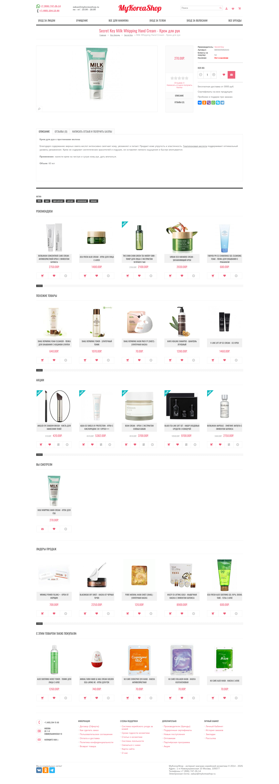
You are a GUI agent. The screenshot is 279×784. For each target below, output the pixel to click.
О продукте (66, 276)
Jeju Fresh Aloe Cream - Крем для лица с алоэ (97, 258)
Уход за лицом (46, 20)
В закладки (224, 75)
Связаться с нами (131, 745)
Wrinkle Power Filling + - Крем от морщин (54, 596)
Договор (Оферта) (89, 726)
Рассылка (211, 738)
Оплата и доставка (90, 738)
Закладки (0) (233, 8)
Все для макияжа (119, 20)
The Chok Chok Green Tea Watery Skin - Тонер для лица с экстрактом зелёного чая (139, 259)
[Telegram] (222, 103)
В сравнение (58, 444)
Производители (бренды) (177, 726)
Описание (44, 131)
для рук (70, 200)
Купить (42, 276)
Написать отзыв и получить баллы (92, 131)
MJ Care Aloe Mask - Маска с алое (224, 680)
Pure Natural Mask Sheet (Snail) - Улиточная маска (139, 596)
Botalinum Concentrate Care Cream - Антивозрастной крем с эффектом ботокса (54, 259)
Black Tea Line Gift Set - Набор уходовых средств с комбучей (182, 427)
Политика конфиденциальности (96, 742)
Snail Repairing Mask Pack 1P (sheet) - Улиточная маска (139, 343)
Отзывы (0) (61, 131)
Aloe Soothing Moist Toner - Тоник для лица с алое (54, 680)
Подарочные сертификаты (178, 730)
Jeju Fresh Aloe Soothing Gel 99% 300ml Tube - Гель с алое (224, 596)
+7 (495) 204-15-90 (49, 10)
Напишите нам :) (51, 740)
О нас (125, 753)
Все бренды (235, 20)
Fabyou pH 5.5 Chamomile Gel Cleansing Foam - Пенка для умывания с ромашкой (224, 259)
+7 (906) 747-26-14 (51, 6)
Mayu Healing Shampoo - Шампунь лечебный (182, 343)
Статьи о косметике (132, 737)
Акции (167, 746)
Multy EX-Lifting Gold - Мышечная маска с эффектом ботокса (182, 596)
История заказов (214, 730)
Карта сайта (128, 749)
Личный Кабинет (214, 726)
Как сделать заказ (89, 730)
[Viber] (209, 103)
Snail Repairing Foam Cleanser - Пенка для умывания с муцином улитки (54, 343)
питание (94, 200)
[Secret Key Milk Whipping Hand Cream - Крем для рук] (39, 109)
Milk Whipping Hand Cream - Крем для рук (54, 511)
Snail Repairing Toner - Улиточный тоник (97, 343)
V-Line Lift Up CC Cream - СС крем (224, 342)
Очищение (82, 20)
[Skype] (218, 103)
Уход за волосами (197, 20)
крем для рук (58, 200)
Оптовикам (169, 738)
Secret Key (128, 35)
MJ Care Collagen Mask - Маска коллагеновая (182, 680)
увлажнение (82, 200)
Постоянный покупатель (226, 8)
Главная (102, 35)
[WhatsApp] (213, 103)
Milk (39, 200)
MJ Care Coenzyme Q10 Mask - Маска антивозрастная (139, 680)
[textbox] (202, 8)
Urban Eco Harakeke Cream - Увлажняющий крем (182, 258)
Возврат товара (88, 746)
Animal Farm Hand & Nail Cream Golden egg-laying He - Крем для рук (97, 680)
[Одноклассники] (204, 103)
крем (47, 200)
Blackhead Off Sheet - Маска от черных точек (97, 596)
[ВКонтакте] (200, 103)
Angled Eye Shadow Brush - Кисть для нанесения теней (54, 427)
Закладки (210, 734)
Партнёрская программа (177, 742)
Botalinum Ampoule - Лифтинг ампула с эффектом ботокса (224, 427)
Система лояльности (133, 741)
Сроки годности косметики (136, 733)
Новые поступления (174, 734)
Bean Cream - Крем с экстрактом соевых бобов (139, 427)
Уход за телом (158, 20)
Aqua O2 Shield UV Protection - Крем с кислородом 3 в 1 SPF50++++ (96, 427)
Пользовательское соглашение (96, 734)
